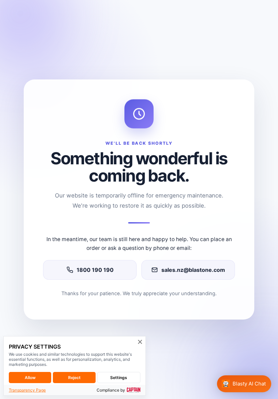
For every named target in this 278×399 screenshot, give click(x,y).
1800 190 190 (95, 269)
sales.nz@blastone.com (193, 269)
